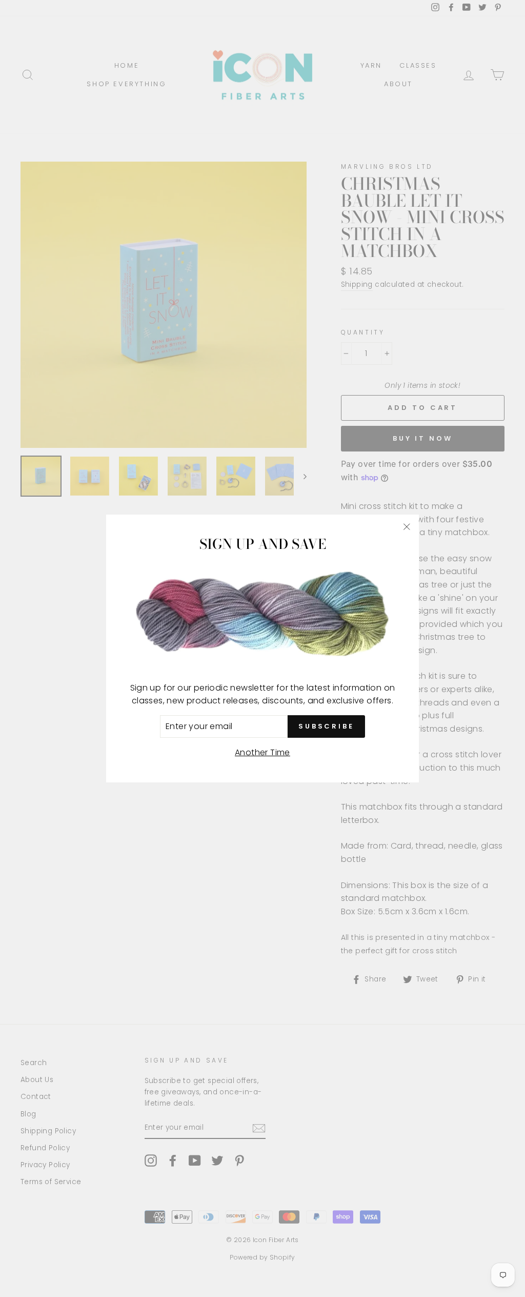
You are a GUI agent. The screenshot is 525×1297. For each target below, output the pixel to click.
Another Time (262, 752)
